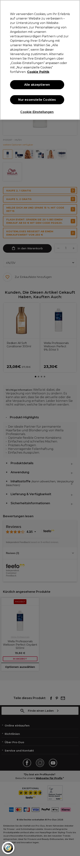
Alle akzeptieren (37, 84)
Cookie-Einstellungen (37, 112)
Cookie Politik (38, 72)
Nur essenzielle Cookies (37, 99)
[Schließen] (74, 6)
